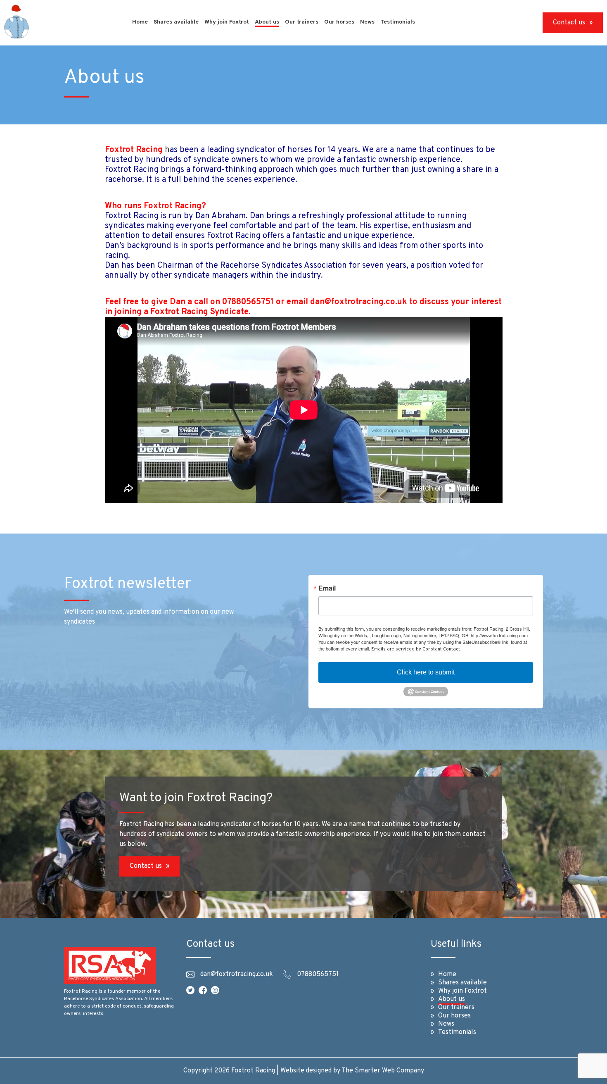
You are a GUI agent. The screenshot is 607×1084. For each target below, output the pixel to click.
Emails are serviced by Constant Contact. (415, 649)
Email (327, 588)
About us (267, 22)
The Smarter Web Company (382, 1071)
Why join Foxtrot (226, 22)
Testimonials (397, 22)
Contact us (569, 23)
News (367, 22)
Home (140, 22)
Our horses (339, 22)
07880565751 (318, 974)
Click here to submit (426, 672)
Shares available (176, 22)
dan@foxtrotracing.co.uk (236, 974)
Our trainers (301, 22)
